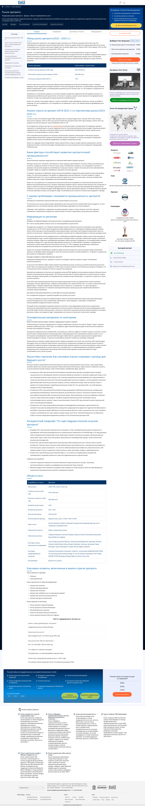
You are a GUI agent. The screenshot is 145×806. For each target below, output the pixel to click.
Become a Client (69, 799)
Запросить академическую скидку (90, 696)
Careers (74, 797)
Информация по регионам (12, 63)
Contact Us (67, 801)
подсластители (57, 126)
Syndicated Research (32, 797)
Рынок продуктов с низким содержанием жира (29, 715)
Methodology (21, 794)
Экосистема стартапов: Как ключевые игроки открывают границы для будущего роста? (13, 72)
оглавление (56, 32)
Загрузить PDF (126, 33)
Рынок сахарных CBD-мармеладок (115, 714)
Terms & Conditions (104, 797)
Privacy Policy (114, 797)
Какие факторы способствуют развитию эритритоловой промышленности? (12, 51)
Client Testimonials (80, 799)
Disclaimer (95, 797)
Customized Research (45, 797)
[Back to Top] (140, 791)
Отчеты (7, 7)
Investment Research (32, 799)
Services (28, 794)
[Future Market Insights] (21, 2)
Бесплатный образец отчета (127, 25)
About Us (67, 797)
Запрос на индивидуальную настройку (125, 100)
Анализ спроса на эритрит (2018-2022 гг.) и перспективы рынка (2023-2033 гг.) (13, 44)
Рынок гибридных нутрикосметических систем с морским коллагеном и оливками (58, 716)
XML (113, 799)
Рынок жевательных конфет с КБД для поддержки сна (30, 754)
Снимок (37, 32)
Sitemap (108, 799)
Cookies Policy (96, 799)
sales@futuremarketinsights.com (60, 790)
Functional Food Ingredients (40, 24)
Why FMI (81, 797)
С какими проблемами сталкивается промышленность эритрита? (13, 58)
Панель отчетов (78, 32)
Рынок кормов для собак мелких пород (59, 754)
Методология (96, 32)
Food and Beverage (24, 24)
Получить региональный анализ (69, 696)
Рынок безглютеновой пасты (86, 714)
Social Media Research (45, 799)
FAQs (102, 799)
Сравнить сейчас (135, 40)
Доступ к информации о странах (126, 143)
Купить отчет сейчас (125, 60)
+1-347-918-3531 (77, 790)
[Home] (3, 7)
